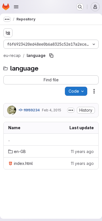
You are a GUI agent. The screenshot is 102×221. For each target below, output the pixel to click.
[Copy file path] (51, 55)
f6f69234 (31, 110)
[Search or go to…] (79, 6)
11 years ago (82, 151)
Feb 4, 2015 (51, 110)
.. (9, 139)
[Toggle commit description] (71, 110)
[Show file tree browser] (7, 32)
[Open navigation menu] (16, 6)
